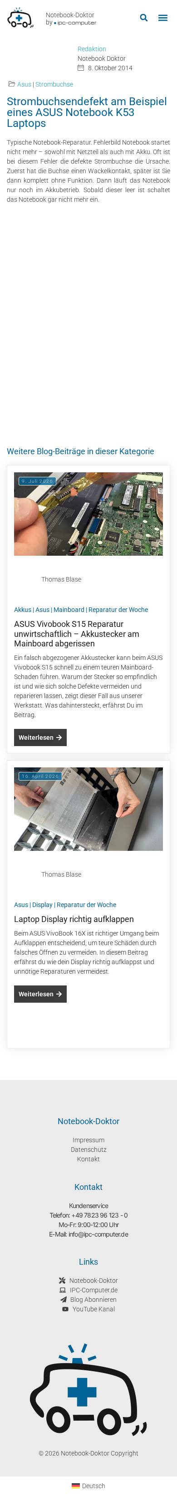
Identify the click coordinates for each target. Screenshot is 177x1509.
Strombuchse (54, 84)
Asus (24, 84)
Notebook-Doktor (70, 15)
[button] (144, 18)
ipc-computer (77, 22)
